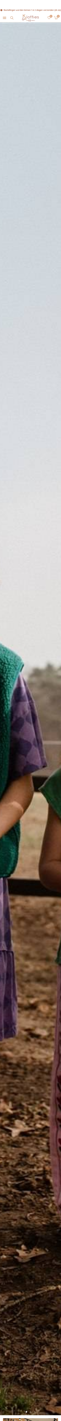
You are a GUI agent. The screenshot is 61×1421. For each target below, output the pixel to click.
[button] (4, 18)
